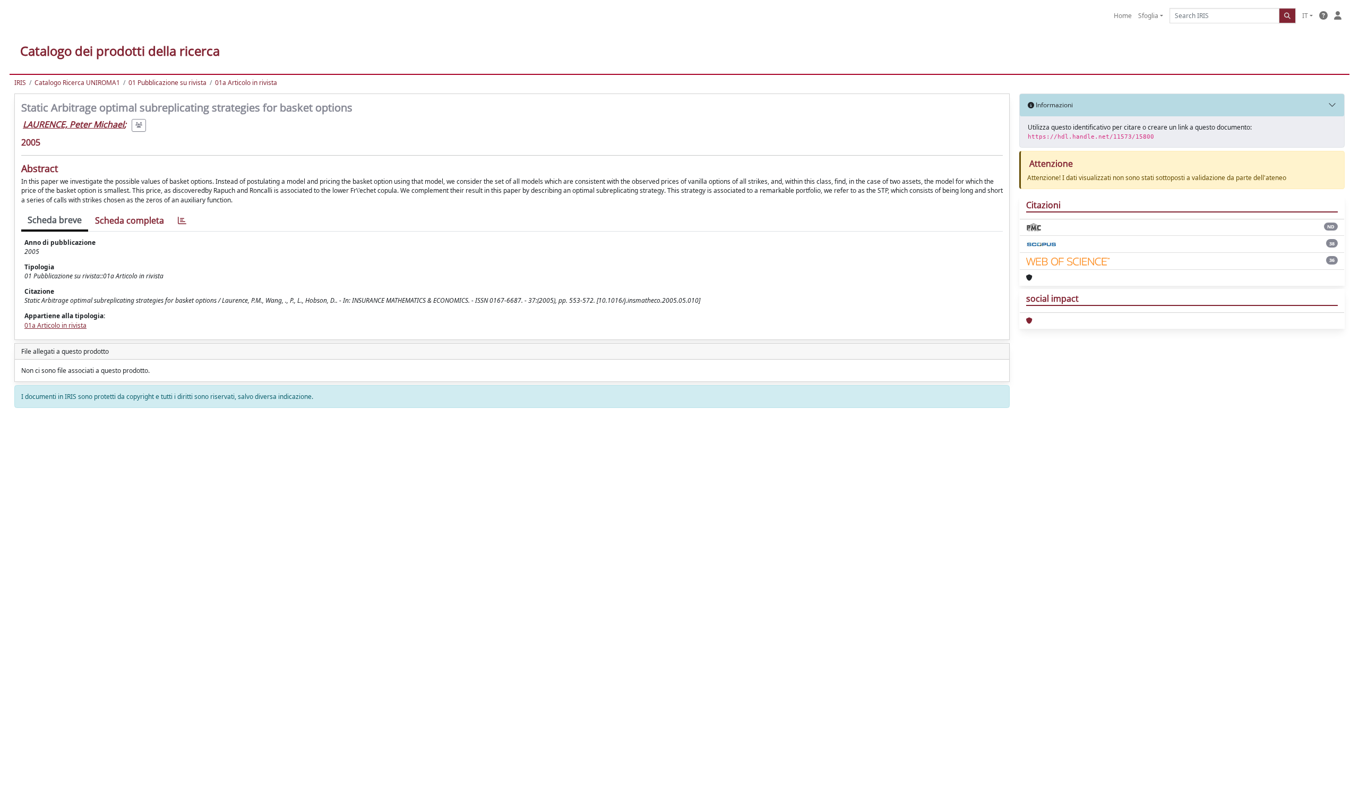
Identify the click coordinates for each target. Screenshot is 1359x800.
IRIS (20, 82)
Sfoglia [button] (1148, 15)
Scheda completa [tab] (129, 220)
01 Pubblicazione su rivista (167, 82)
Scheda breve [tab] (55, 220)
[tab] (182, 221)
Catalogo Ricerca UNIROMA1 (77, 82)
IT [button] (1305, 15)
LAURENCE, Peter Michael (73, 124)
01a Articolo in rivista (246, 82)
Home (1123, 15)
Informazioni (1053, 104)
